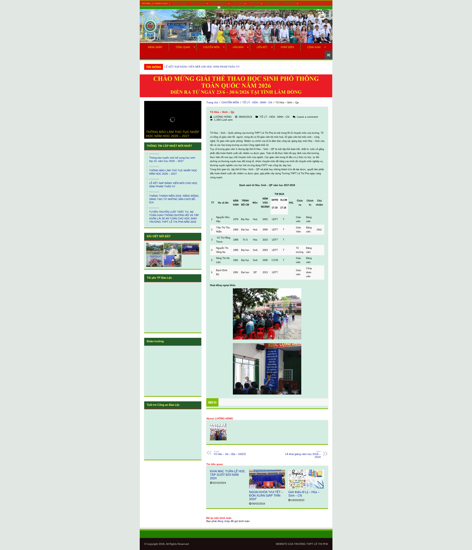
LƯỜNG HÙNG (223, 116)
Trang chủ (212, 102)
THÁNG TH (171, 66)
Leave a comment (307, 116)
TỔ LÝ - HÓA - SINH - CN (257, 102)
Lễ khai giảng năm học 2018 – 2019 (303, 454)
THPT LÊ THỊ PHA (317, 543)
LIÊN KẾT (254, 3)
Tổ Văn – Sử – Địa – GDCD (230, 453)
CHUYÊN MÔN (219, 3)
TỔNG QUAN (198, 3)
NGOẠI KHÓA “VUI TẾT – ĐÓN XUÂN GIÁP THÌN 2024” (266, 495)
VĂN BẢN (238, 3)
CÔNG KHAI (289, 3)
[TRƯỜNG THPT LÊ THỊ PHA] (236, 7)
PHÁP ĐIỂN (272, 3)
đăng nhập (223, 521)
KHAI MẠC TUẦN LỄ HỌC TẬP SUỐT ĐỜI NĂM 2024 (227, 475)
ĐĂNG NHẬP (180, 3)
